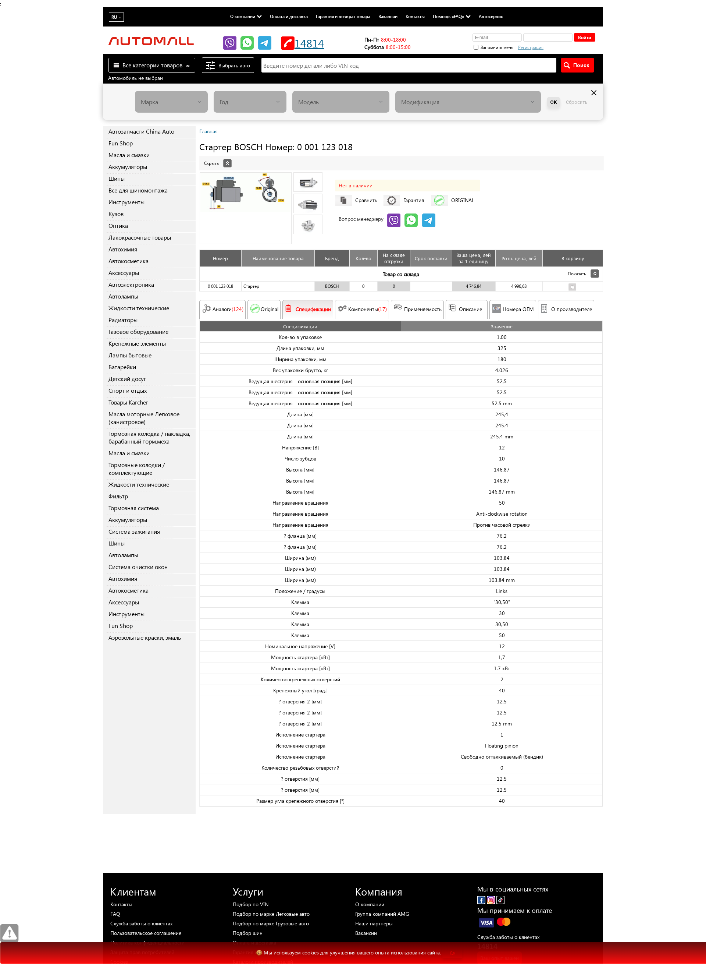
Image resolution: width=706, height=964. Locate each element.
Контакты (415, 16)
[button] (570, 46)
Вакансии (387, 16)
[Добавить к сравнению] (572, 288)
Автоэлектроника (131, 284)
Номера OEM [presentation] (518, 309)
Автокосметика (128, 261)
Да (452, 953)
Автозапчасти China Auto (141, 131)
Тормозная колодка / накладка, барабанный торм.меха (149, 437)
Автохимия (122, 249)
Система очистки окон (138, 567)
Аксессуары (123, 272)
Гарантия (413, 200)
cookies (310, 952)
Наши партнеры (374, 923)
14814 (309, 42)
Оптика (118, 225)
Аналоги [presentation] (228, 309)
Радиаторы (123, 320)
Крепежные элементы (137, 343)
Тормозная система (133, 508)
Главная (208, 131)
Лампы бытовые (129, 355)
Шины (116, 178)
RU (114, 17)
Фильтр (118, 496)
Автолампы (123, 296)
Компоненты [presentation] (367, 309)
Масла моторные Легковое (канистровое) (143, 417)
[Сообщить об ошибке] (9, 933)
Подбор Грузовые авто (271, 923)
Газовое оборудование (138, 331)
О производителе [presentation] (571, 309)
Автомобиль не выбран (135, 77)
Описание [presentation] (470, 309)
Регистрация (530, 47)
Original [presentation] (269, 309)
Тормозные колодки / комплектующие (136, 468)
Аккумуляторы (127, 166)
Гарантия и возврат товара (343, 16)
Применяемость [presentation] (423, 309)
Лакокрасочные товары (139, 237)
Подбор (250, 904)
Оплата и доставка (289, 16)
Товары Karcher (128, 402)
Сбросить (577, 102)
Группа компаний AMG (382, 913)
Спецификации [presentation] (313, 309)
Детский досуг (127, 378)
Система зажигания (134, 531)
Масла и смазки (129, 155)
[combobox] (171, 102)
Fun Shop (120, 143)
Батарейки (122, 367)
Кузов (116, 214)
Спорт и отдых (127, 390)
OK (553, 102)
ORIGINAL (462, 200)
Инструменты (126, 202)
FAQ (115, 913)
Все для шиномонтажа (138, 190)
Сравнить (366, 200)
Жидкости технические (138, 308)
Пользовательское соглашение (145, 932)
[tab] (401, 159)
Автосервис (491, 16)
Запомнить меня (496, 47)
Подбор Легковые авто (271, 913)
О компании (242, 16)
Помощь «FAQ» (448, 16)
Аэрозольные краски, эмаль (144, 637)
